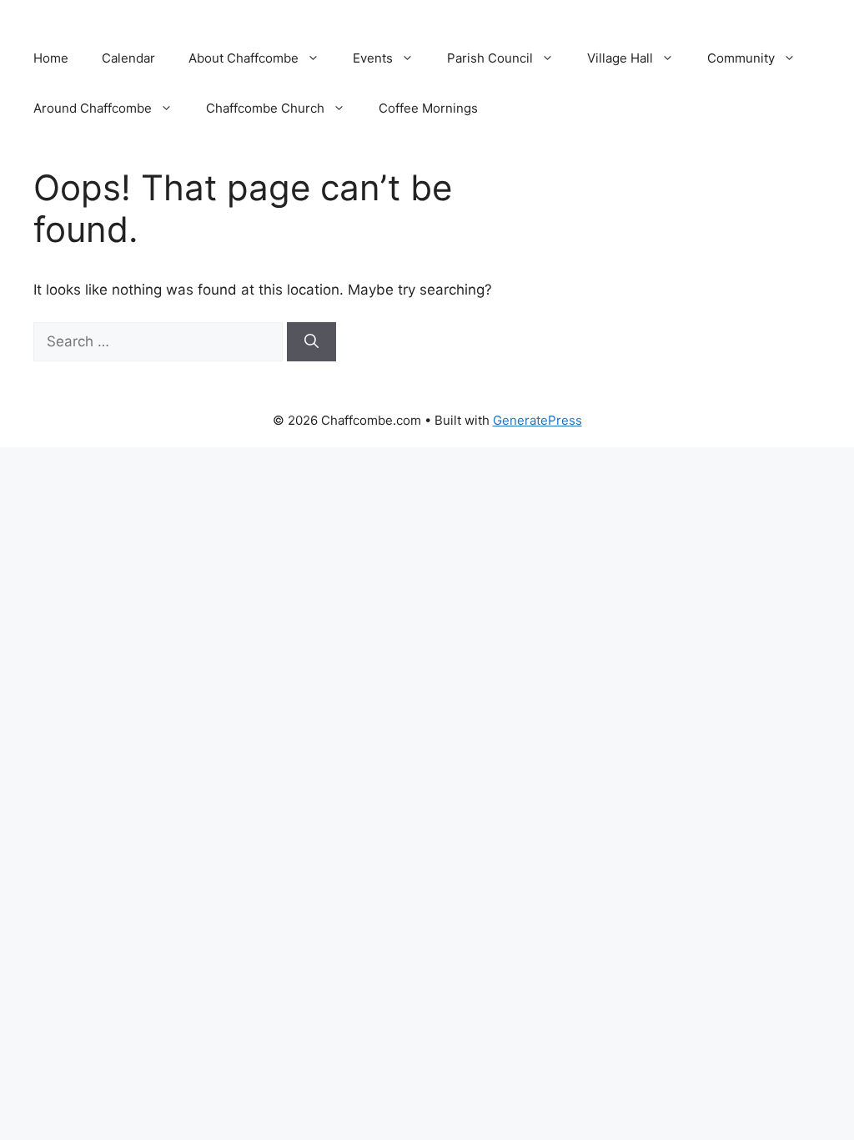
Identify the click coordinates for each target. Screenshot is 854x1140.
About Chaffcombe (243, 58)
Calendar (128, 58)
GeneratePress (537, 420)
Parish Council (490, 58)
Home (50, 58)
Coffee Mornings (428, 108)
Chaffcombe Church (265, 108)
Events (373, 58)
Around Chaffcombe (92, 108)
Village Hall (620, 58)
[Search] (311, 342)
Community (741, 58)
